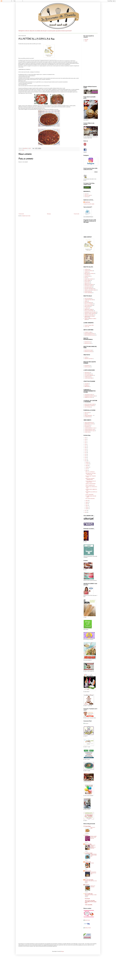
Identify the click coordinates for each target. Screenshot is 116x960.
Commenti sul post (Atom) (26, 215)
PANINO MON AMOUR (89, 278)
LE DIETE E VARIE (88, 332)
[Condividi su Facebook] (39, 148)
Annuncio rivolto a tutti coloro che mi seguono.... (91, 881)
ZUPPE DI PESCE (88, 291)
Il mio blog (86, 196)
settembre (87, 467)
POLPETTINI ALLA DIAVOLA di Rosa (91, 492)
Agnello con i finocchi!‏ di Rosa (90, 483)
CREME (86, 301)
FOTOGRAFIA (87, 426)
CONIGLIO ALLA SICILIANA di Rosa (91, 487)
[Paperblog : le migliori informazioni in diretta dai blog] (87, 924)
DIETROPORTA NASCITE (89, 423)
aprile (87, 503)
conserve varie (87, 326)
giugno (87, 500)
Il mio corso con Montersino (90, 471)
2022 (86, 444)
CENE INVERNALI (88, 373)
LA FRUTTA (87, 308)
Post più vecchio (76, 213)
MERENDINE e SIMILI (89, 309)
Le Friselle (92, 862)
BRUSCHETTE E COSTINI (89, 273)
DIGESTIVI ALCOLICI (89, 358)
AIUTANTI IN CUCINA (89, 394)
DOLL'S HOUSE (87, 425)
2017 (86, 452)
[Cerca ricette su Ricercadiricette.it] (87, 927)
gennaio (87, 508)
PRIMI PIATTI (87, 283)
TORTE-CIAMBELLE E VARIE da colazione (90, 319)
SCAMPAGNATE (87, 416)
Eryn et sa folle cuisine (89, 893)
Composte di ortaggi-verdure (89, 325)
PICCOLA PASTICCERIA (89, 310)
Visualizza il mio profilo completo (89, 203)
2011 (86, 510)
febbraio (87, 507)
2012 (86, 460)
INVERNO (86, 385)
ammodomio (87, 884)
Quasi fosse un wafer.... (92, 828)
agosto (87, 468)
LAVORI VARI (87, 432)
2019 (86, 449)
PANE (86, 277)
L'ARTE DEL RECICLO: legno (90, 430)
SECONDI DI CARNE (88, 285)
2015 (86, 455)
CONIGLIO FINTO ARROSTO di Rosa (91, 490)
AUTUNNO (87, 383)
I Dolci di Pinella (88, 826)
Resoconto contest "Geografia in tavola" (91, 476)
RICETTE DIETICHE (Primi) (89, 333)
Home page (49, 213)
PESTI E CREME (87, 280)
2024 (86, 440)
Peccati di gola (87, 898)
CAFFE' (86, 357)
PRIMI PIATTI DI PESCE (89, 284)
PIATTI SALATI (87, 366)
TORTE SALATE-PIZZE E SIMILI (90, 289)
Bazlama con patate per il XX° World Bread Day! (93, 837)
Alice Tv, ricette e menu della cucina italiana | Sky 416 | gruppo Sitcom (90, 901)
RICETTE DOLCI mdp (88, 350)
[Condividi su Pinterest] (40, 148)
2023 (86, 442)
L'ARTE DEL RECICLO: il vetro (90, 427)
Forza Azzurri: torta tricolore (90, 498)
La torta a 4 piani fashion (89, 494)
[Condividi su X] (38, 148)
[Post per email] (33, 148)
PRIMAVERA (87, 386)
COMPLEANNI (87, 376)
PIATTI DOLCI (87, 365)
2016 (86, 454)
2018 (86, 450)
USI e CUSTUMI (87, 406)
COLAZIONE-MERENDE (89, 375)
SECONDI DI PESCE (88, 287)
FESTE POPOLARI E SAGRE (90, 404)
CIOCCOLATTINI (88, 298)
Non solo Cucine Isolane (89, 879)
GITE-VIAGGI (87, 412)
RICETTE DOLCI (87, 341)
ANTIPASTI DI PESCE (88, 270)
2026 (86, 437)
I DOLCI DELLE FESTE (89, 305)
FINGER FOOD (87, 276)
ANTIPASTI (87, 269)
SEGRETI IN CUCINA (88, 397)
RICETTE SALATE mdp (89, 351)
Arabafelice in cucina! (88, 853)
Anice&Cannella (88, 862)
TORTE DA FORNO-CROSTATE (90, 313)
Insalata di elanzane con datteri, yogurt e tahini (93, 855)
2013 (86, 459)
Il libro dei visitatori (88, 195)
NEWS (86, 413)
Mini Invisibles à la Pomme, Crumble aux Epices (91, 895)
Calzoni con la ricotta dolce (92, 886)
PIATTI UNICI (87, 281)
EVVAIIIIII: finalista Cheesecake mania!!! (91, 496)
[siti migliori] (87, 188)
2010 (86, 512)
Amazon (86, 40)
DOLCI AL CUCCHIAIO (89, 303)
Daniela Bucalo (87, 202)
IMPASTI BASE (87, 306)
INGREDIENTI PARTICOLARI (90, 395)
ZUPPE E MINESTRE (88, 292)
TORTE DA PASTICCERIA (89, 314)
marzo (87, 505)
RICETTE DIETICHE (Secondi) (90, 335)
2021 (86, 445)
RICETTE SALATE (88, 343)
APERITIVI (86, 272)
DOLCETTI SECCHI (88, 302)
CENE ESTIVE (87, 372)
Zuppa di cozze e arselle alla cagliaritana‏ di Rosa (90, 479)
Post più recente (21, 213)
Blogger (62, 951)
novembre (87, 463)
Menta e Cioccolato (88, 844)
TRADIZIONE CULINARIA (89, 405)
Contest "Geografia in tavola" (90, 485)
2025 (86, 439)
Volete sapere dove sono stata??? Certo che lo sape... (91, 474)
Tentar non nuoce (88, 870)
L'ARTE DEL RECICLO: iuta (89, 429)
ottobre (87, 465)
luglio (87, 470)
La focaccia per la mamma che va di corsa (93, 872)
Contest (86, 193)
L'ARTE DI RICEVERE (88, 378)
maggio (87, 502)
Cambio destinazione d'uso (89, 422)
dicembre (87, 462)
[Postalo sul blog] (36, 148)
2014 (86, 457)
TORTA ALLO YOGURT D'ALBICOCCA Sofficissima (93, 847)
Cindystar (86, 835)
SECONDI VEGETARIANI (89, 288)
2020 (86, 447)
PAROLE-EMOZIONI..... (89, 415)
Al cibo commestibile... (89, 904)
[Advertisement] (48, 202)
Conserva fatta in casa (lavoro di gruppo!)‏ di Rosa (91, 481)
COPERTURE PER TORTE (89, 299)
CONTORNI (87, 274)
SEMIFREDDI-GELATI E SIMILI (90, 312)
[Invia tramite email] (35, 148)
